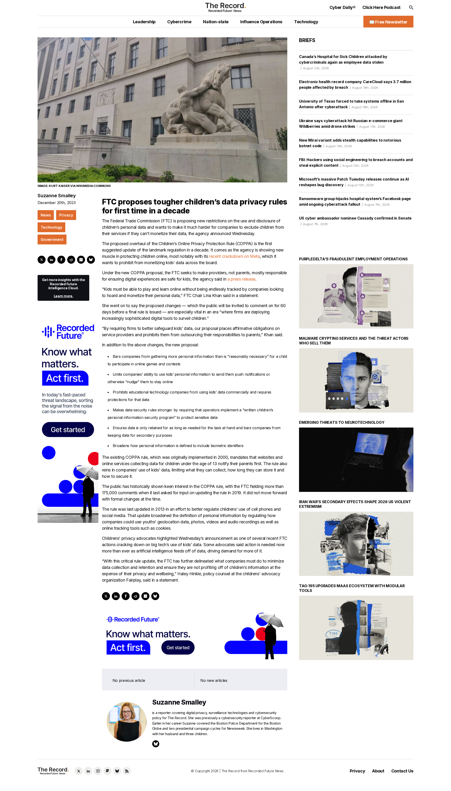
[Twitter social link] (78, 771)
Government (52, 239)
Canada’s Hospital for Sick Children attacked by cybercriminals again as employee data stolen (343, 62)
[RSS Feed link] (127, 771)
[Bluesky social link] (117, 771)
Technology (51, 227)
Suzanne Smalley (57, 195)
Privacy (66, 215)
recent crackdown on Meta (234, 256)
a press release (241, 279)
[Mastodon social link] (107, 771)
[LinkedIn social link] (88, 771)
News (46, 215)
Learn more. (63, 296)
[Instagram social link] (98, 771)
